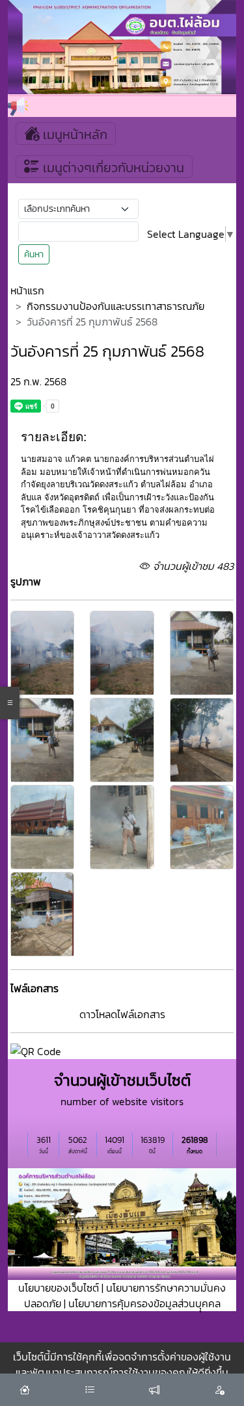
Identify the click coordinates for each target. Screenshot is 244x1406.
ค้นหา (34, 254)
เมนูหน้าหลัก (73, 134)
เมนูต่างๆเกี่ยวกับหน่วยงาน (112, 167)
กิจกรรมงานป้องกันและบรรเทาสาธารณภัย (115, 306)
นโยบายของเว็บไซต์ (58, 1288)
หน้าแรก (27, 290)
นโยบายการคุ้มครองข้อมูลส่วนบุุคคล (144, 1303)
